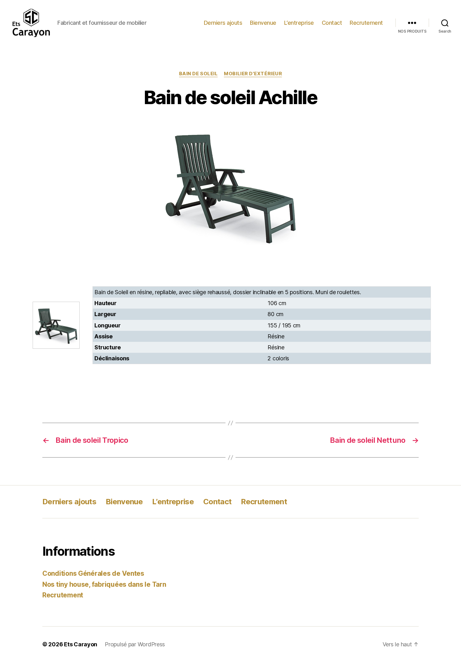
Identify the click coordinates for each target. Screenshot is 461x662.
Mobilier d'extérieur (253, 74)
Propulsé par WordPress (135, 644)
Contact (332, 22)
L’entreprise (299, 22)
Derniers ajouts (223, 22)
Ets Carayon (80, 644)
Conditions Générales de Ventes (93, 573)
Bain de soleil (198, 74)
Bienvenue (263, 22)
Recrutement (366, 22)
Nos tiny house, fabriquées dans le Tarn (104, 584)
